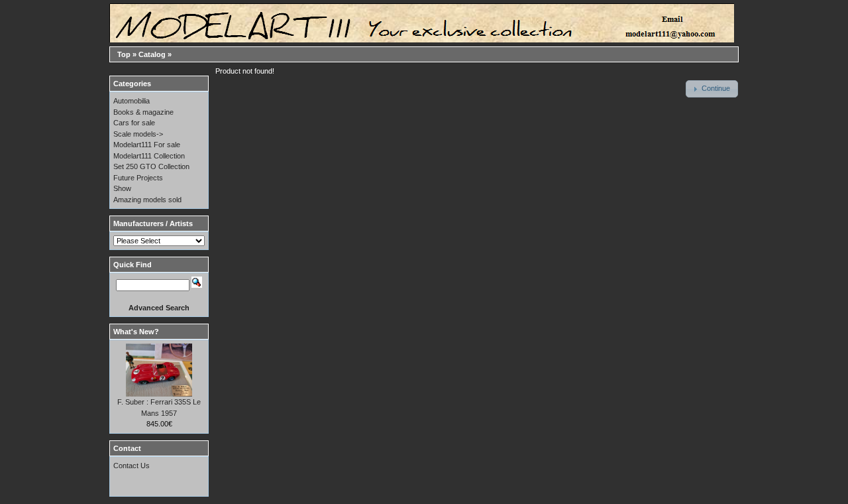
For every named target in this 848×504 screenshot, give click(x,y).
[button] (712, 88)
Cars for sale (134, 123)
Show (122, 188)
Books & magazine (143, 112)
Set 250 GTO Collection (151, 166)
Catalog (152, 54)
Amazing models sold (147, 200)
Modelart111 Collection (149, 156)
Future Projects (138, 178)
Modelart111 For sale (146, 145)
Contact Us (131, 466)
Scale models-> (138, 134)
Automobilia (131, 101)
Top (124, 54)
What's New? (136, 332)
